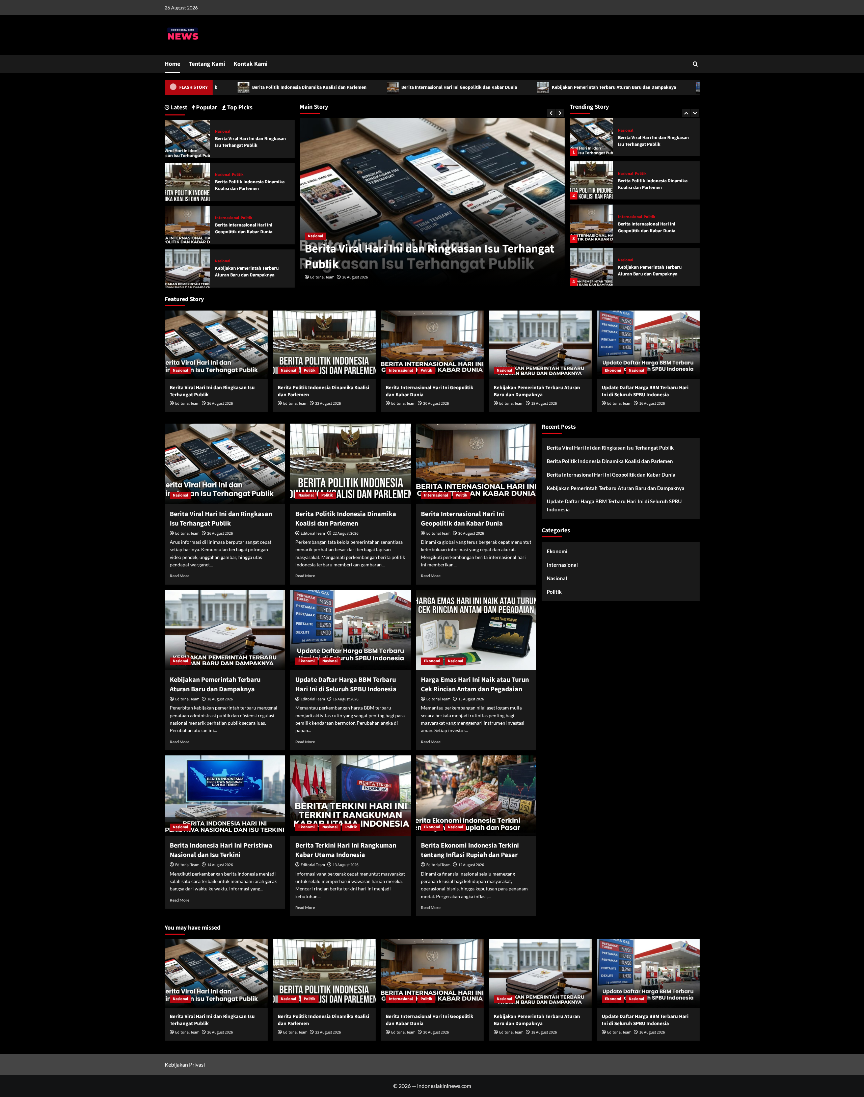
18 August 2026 (544, 403)
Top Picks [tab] (239, 107)
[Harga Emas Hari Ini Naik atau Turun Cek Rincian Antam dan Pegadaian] (476, 630)
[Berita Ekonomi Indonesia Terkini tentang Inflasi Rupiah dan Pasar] (476, 795)
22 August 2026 (359, 277)
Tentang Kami (207, 64)
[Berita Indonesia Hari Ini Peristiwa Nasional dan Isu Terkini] (225, 795)
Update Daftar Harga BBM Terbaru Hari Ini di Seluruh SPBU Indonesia (705, 87)
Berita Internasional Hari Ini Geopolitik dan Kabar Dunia (383, 87)
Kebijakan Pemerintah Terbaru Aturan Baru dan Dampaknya (537, 87)
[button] (695, 64)
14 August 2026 (220, 865)
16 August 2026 (652, 403)
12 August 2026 (471, 865)
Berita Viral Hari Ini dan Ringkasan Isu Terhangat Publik (250, 142)
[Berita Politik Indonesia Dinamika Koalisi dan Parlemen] (591, 137)
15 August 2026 (471, 699)
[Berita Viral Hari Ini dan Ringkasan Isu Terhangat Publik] (187, 138)
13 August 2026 (345, 865)
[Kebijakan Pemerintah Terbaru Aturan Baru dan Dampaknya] (591, 224)
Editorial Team (326, 277)
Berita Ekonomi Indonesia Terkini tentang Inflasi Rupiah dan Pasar (470, 850)
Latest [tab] (178, 107)
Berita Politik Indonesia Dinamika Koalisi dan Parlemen (233, 87)
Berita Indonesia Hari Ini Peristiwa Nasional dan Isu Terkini (221, 850)
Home (172, 64)
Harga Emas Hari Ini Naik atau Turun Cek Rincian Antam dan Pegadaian (475, 684)
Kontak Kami (251, 64)
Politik (341, 236)
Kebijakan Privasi (185, 1064)
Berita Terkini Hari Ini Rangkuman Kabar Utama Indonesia (345, 850)
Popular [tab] (206, 107)
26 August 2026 (220, 403)
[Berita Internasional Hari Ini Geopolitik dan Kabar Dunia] (591, 180)
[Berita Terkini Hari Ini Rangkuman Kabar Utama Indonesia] (350, 795)
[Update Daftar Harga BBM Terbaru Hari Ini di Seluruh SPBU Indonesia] (591, 267)
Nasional (319, 236)
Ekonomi (626, 260)
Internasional (630, 174)
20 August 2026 (436, 403)
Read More (179, 575)
